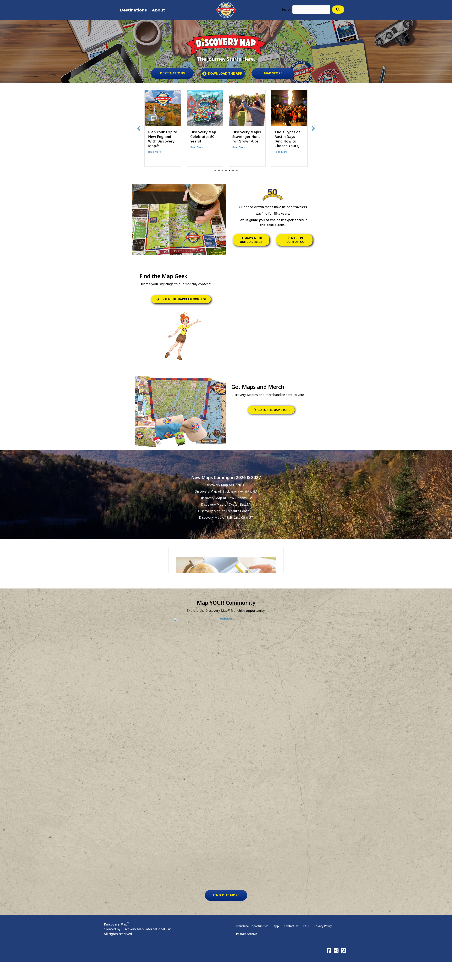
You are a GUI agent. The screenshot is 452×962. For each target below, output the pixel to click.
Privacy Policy (323, 926)
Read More (154, 147)
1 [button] (215, 170)
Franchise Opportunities (252, 926)
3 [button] (222, 170)
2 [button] (219, 170)
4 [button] (226, 170)
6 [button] (233, 170)
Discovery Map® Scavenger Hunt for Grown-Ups (162, 137)
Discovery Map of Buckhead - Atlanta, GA (226, 491)
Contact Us (291, 926)
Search (286, 9)
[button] (338, 9)
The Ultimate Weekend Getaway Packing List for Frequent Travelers (288, 143)
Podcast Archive (246, 934)
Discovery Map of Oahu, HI (226, 485)
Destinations (133, 10)
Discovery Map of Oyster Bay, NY (226, 504)
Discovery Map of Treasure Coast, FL (226, 511)
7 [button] (236, 170)
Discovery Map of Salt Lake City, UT (226, 517)
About (158, 10)
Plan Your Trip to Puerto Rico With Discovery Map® (247, 137)
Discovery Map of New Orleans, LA (226, 498)
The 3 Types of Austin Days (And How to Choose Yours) (203, 139)
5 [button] (229, 170)
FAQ (306, 926)
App (276, 926)
